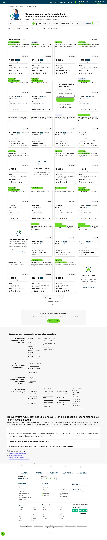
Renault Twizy (76, 405)
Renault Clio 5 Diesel (35, 368)
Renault (21, 507)
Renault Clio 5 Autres (49, 349)
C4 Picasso (46, 516)
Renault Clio (76, 396)
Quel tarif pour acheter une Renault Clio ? (19, 459)
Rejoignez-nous (23, 489)
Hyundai (35, 509)
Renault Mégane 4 (48, 400)
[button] (45, 23)
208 (44, 507)
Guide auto (62, 491)
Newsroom (21, 495)
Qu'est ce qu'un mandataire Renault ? (18, 453)
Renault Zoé (47, 406)
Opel (20, 513)
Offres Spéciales (64, 489)
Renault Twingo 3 (63, 391)
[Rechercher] (33, 23)
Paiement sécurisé (82, 526)
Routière (45, 489)
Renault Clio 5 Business (35, 338)
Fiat (34, 507)
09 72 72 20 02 (23, 478)
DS (33, 520)
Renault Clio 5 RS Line (49, 338)
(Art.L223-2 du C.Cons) (67, 107)
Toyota (34, 518)
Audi (20, 518)
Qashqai (62, 518)
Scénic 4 (62, 516)
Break (44, 491)
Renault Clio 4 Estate (64, 404)
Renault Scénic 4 (48, 393)
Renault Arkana (33, 396)
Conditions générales (26, 526)
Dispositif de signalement (54, 527)
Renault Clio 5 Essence (35, 363)
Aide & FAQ (22, 491)
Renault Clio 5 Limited (35, 359)
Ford (34, 513)
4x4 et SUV (62, 486)
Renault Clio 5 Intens (35, 356)
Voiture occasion (19, 6)
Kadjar (61, 513)
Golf (61, 511)
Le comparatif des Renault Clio (16, 457)
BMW (34, 515)
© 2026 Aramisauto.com (53, 533)
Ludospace (46, 495)
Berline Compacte (47, 488)
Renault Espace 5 (63, 402)
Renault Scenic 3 (77, 399)
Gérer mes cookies (70, 526)
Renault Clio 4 (62, 397)
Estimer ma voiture (88, 287)
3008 (44, 513)
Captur (45, 518)
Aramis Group (22, 499)
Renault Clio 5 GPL (34, 366)
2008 (44, 509)
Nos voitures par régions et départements (64, 495)
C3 (44, 515)
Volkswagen (22, 516)
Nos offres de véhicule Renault (16, 455)
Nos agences (22, 488)
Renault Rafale (33, 403)
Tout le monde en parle (24, 493)
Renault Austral (33, 393)
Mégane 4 (62, 515)
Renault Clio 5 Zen (48, 347)
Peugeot (21, 509)
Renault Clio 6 (47, 389)
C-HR (61, 507)
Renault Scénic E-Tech (64, 400)
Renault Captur (33, 389)
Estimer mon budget (18, 251)
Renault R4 (61, 389)
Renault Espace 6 (48, 391)
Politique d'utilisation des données (54, 526)
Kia (33, 511)
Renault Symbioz (34, 391)
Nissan (20, 520)
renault (26, 6)
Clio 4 (61, 509)
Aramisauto (11, 6)
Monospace (46, 493)
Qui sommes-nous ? (24, 486)
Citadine (45, 486)
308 (44, 511)
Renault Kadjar (33, 398)
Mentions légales (38, 526)
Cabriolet (62, 488)
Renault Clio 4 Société (78, 408)
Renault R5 (32, 401)
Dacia (20, 515)
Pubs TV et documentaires (25, 497)
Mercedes (35, 516)
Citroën (21, 511)
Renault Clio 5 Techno (49, 340)
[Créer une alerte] (3, 534)
